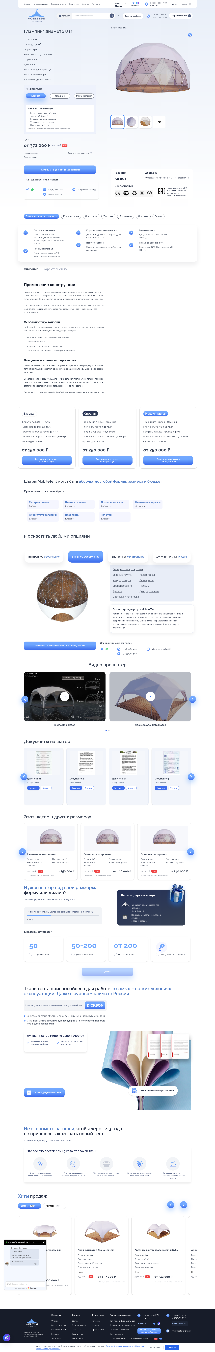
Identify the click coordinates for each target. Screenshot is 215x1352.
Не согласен (155, 1348)
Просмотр (33, 788)
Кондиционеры (122, 580)
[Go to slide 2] (108, 730)
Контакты (96, 4)
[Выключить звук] (42, 1242)
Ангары (52, 1205)
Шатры (27, 1205)
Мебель (144, 585)
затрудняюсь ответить (173, 954)
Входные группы (122, 574)
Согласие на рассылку (119, 1330)
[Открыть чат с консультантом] (6, 1337)
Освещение (146, 580)
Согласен (172, 1348)
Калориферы (147, 574)
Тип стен (108, 216)
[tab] (44, 557)
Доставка (143, 216)
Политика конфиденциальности (123, 1321)
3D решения (56, 1338)
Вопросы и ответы (58, 4)
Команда (85, 4)
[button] (101, 1255)
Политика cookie (116, 1334)
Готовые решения (40, 4)
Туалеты (117, 591)
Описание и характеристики (41, 216)
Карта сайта (77, 1338)
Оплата (158, 216)
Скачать (46, 788)
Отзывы (27, 4)
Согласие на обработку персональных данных (129, 1338)
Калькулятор (77, 1334)
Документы (125, 216)
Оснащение (77, 1330)
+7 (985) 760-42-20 (55, 190)
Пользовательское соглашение (122, 1325)
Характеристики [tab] (55, 269)
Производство (98, 1330)
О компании (74, 4)
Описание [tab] (31, 269)
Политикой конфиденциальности (119, 1346)
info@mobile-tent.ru (86, 190)
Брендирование (122, 585)
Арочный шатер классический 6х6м (156, 1250)
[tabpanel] (107, 338)
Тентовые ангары (79, 1325)
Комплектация (71, 216)
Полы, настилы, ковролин (128, 569)
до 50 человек (41, 954)
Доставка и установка (126, 596)
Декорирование (149, 591)
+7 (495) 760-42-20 (55, 194)
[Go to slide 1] (106, 730)
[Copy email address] (189, 4)
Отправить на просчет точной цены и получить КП (60, 646)
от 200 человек (126, 954)
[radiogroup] (107, 949)
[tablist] (46, 269)
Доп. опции (91, 216)
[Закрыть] (44, 1242)
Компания (96, 1321)
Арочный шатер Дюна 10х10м (96, 1250)
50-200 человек (84, 954)
